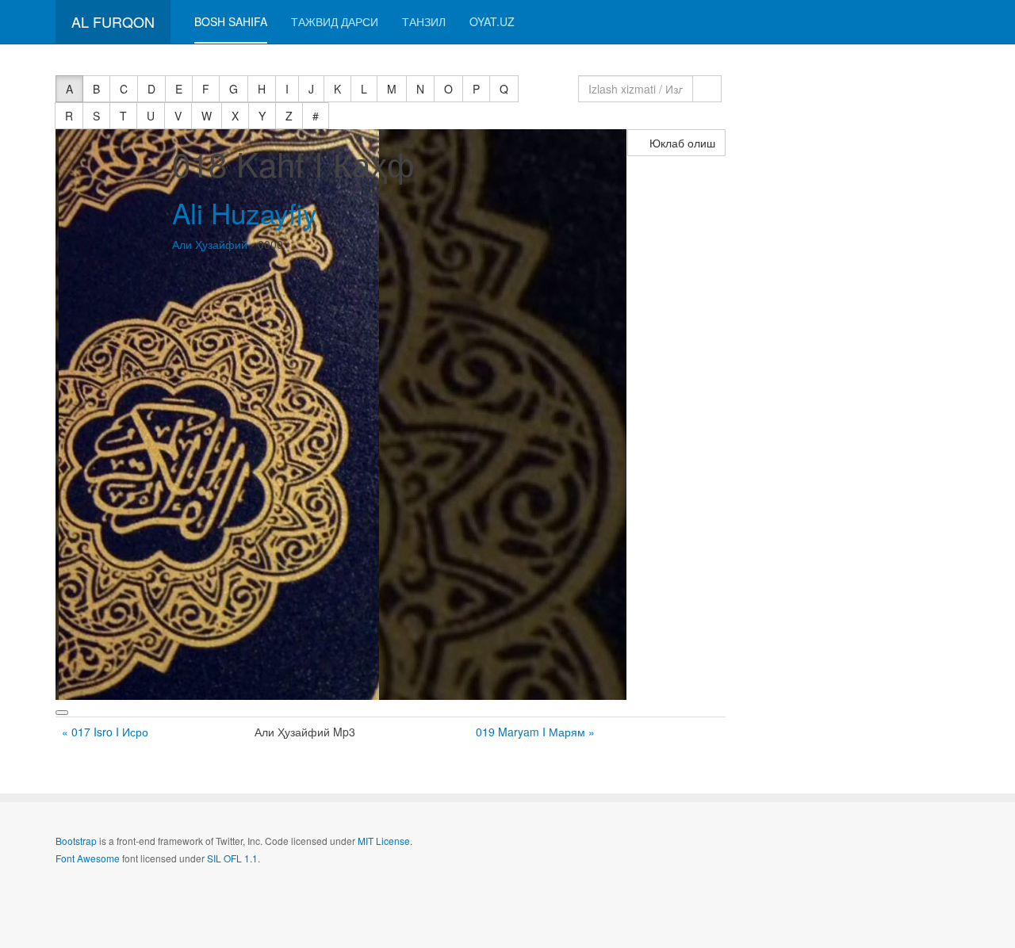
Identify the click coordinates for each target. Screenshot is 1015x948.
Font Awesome (88, 858)
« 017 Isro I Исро (105, 732)
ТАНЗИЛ (424, 21)
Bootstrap (76, 840)
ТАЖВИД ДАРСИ (334, 21)
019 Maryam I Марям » (535, 732)
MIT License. (385, 840)
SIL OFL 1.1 (232, 858)
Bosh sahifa (230, 21)
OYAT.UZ (492, 21)
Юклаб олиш (680, 143)
